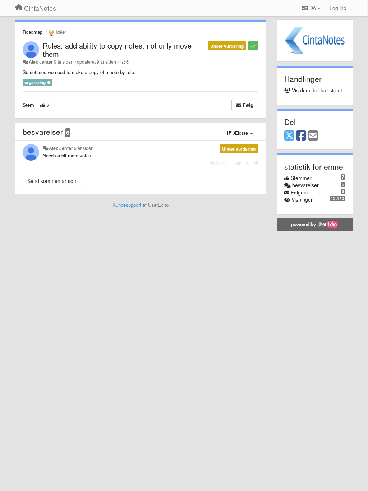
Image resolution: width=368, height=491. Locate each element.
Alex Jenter (41, 62)
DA (312, 8)
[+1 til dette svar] (238, 163)
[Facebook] (301, 136)
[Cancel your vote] (247, 163)
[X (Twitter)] (289, 136)
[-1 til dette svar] (256, 163)
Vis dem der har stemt (316, 90)
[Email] (313, 136)
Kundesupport (126, 204)
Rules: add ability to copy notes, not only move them (117, 49)
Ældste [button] (240, 132)
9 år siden (83, 148)
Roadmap (32, 31)
